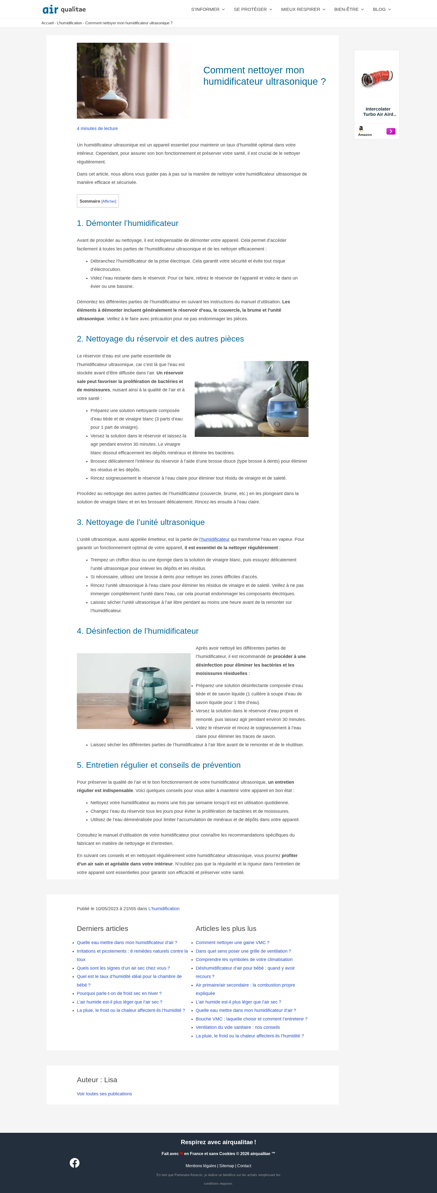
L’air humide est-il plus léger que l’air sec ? (119, 1002)
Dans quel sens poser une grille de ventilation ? (243, 951)
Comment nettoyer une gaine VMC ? (232, 942)
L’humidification (69, 23)
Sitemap (226, 1166)
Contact (244, 1166)
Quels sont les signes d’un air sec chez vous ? (123, 968)
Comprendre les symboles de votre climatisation (244, 959)
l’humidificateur (214, 539)
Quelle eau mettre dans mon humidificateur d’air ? (127, 942)
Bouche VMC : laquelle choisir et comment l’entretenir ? (252, 1018)
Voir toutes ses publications (104, 1093)
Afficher (108, 201)
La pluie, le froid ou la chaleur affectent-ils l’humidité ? (131, 1010)
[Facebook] (75, 1163)
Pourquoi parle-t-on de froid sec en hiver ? (119, 993)
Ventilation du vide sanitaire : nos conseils (238, 1027)
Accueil (47, 23)
